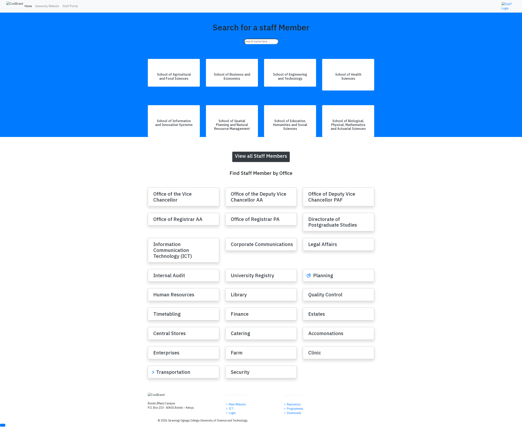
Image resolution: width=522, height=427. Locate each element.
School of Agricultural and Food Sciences (174, 76)
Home (28, 6)
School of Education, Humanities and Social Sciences (290, 125)
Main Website (237, 404)
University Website (47, 6)
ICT (231, 408)
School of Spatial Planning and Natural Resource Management (232, 125)
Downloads (293, 413)
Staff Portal (70, 6)
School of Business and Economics (232, 76)
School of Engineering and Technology (290, 76)
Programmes (294, 408)
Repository (293, 404)
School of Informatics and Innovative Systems (174, 123)
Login (232, 413)
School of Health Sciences (348, 76)
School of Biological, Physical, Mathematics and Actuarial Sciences (348, 125)
